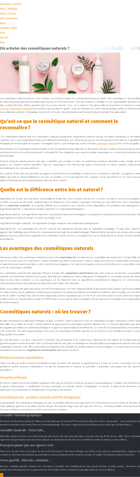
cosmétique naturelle (106, 143)
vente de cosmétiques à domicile (16, 108)
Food (2, 32)
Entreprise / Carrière (11, 3)
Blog (2, 42)
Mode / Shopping (8, 8)
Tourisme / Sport (8, 27)
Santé (3, 23)
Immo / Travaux (8, 13)
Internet (4, 37)
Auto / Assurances (9, 18)
